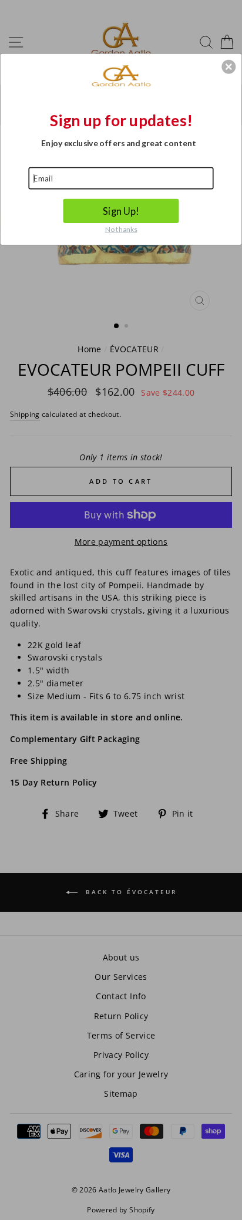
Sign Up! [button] (121, 211)
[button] (228, 66)
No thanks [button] (121, 228)
